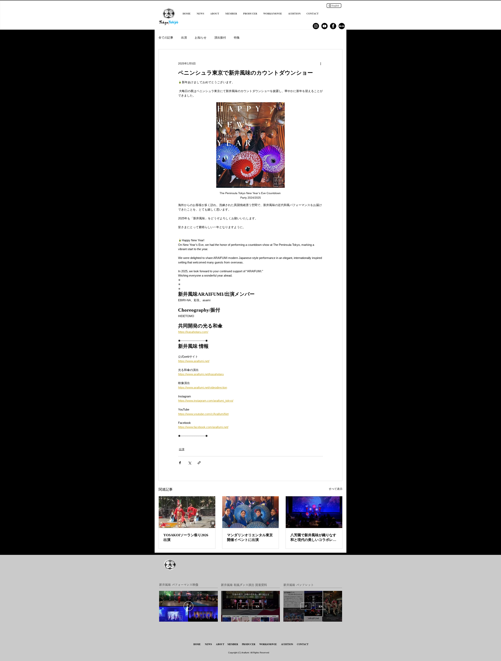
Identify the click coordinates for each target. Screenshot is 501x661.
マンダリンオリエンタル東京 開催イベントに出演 (250, 537)
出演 (184, 37)
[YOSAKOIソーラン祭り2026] (187, 512)
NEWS (208, 644)
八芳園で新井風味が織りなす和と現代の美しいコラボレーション (313, 537)
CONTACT (302, 644)
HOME (197, 644)
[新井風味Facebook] (333, 26)
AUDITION (287, 644)
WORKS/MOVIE (268, 644)
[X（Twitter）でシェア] (189, 463)
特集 (237, 37)
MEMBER (232, 644)
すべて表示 (335, 488)
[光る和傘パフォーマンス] (314, 512)
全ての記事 (166, 37)
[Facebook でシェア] (180, 463)
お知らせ (200, 37)
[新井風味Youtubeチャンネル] (324, 26)
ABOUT (220, 644)
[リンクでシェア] (199, 463)
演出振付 (220, 37)
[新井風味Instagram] (316, 26)
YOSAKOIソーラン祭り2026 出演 (185, 537)
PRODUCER (248, 644)
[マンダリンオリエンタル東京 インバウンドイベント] (250, 512)
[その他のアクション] (320, 63)
